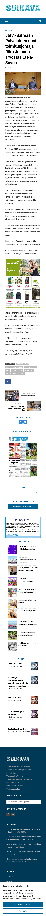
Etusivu (9, 876)
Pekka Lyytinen (17, 370)
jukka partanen (30, 367)
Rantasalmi (28, 370)
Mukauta (23, 911)
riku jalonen (11, 373)
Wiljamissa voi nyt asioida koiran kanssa (23, 852)
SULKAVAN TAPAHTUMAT (23, 507)
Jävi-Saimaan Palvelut (14, 367)
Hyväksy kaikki (23, 905)
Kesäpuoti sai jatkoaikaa (28, 611)
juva (8, 370)
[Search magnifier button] (36, 492)
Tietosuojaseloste (13, 789)
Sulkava (21, 373)
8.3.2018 (8, 68)
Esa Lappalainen (23, 364)
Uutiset (8, 31)
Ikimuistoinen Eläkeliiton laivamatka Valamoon (27, 560)
